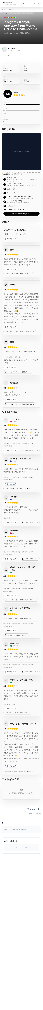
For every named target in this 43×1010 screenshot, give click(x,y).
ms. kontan (11, 48)
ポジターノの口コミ (30, 671)
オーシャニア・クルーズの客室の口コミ (18, 372)
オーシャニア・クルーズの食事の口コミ (18, 273)
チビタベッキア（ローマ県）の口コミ (17, 713)
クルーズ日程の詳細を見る (21, 214)
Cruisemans (7, 3)
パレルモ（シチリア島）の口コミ (16, 635)
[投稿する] (23, 3)
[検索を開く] (28, 3)
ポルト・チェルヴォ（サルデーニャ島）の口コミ (21, 600)
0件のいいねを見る (35, 814)
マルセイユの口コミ (30, 522)
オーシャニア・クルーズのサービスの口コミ (19, 331)
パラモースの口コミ (30, 559)
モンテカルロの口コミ (29, 450)
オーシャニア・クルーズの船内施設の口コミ (19, 404)
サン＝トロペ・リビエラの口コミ (16, 488)
